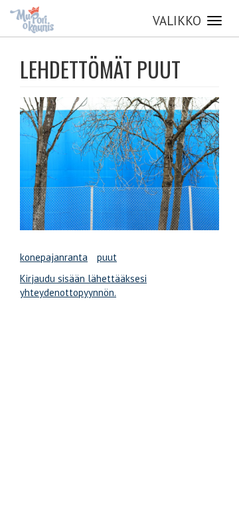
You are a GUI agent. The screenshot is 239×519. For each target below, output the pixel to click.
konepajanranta (54, 257)
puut (107, 257)
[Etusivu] (32, 20)
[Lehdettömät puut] (119, 163)
